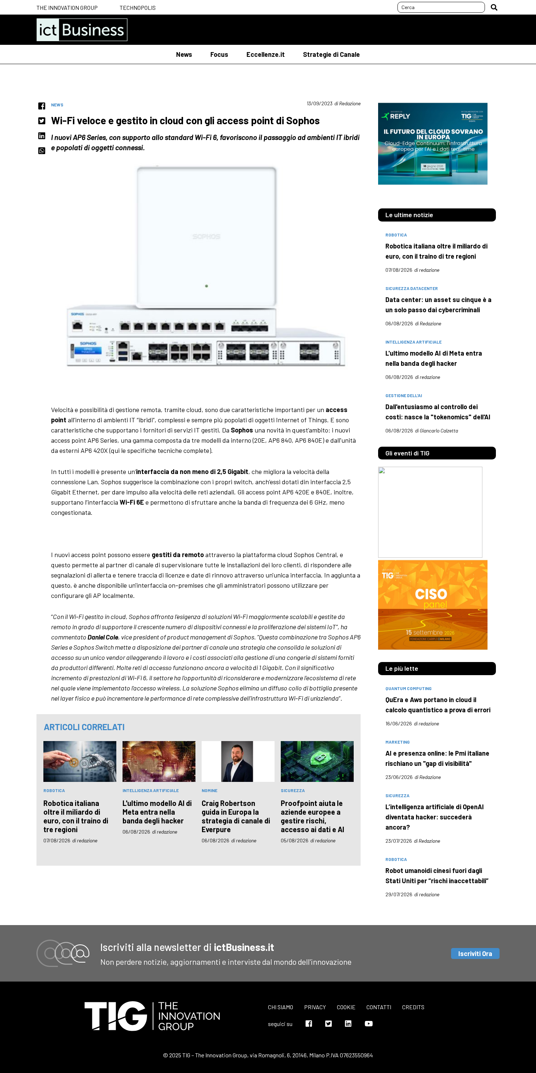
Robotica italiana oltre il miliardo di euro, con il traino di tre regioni (75, 816)
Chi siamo (280, 1006)
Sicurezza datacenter (411, 288)
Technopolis (138, 7)
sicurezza (293, 790)
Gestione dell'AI (403, 395)
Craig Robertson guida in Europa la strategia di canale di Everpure (236, 816)
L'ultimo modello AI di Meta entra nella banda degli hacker (157, 812)
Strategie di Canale (331, 54)
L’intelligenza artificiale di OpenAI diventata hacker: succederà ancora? (434, 817)
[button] (494, 7)
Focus (219, 54)
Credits (413, 1006)
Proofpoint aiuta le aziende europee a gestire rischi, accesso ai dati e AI (312, 816)
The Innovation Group (67, 7)
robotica (54, 790)
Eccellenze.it (265, 54)
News (184, 54)
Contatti (378, 1006)
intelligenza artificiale (151, 790)
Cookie (346, 1006)
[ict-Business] (82, 29)
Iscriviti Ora (475, 953)
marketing (397, 741)
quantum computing (408, 688)
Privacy (315, 1006)
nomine (209, 790)
